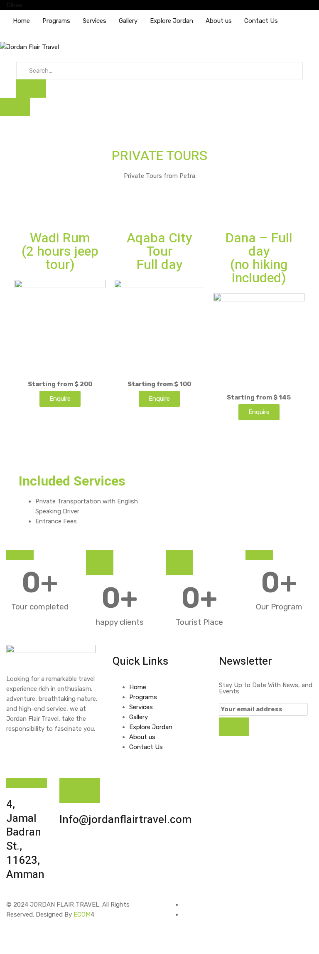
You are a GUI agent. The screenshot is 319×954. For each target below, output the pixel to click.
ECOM (82, 914)
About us (219, 21)
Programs (56, 21)
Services (94, 21)
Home (21, 21)
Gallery (128, 21)
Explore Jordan (171, 21)
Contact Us (261, 21)
